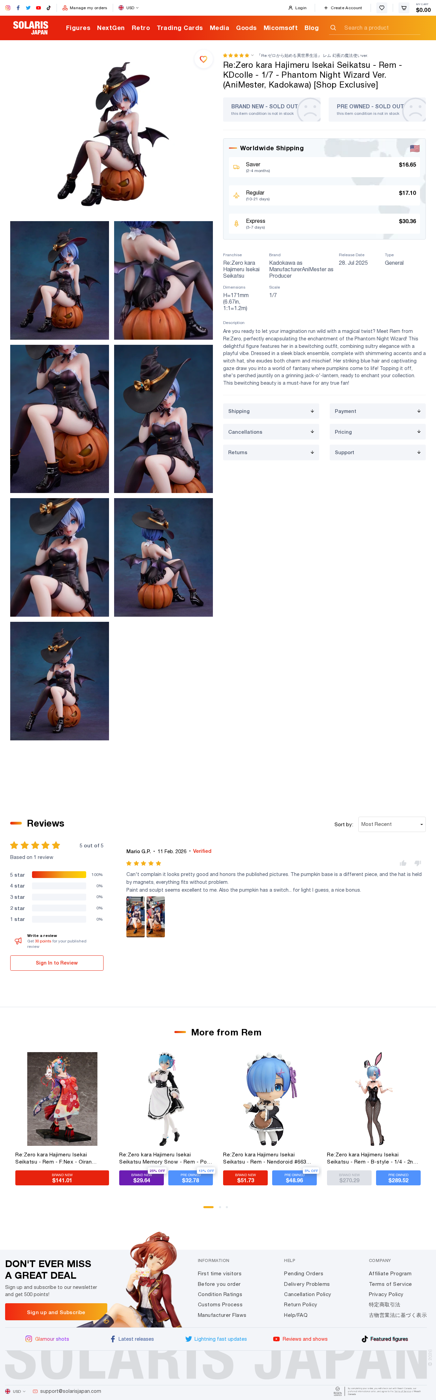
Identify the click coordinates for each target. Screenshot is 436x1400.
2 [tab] (222, 1209)
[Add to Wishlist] (203, 59)
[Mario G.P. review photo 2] (155, 916)
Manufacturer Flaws (222, 1315)
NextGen (111, 27)
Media (220, 27)
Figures (78, 27)
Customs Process (220, 1304)
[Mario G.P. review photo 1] (135, 916)
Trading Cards (180, 27)
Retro (141, 27)
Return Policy (300, 1304)
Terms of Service (390, 1284)
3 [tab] (229, 1209)
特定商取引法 (385, 1304)
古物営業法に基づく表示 (398, 1315)
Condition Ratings (220, 1294)
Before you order (219, 1284)
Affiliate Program (390, 1273)
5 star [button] (17, 875)
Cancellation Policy (307, 1294)
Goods (246, 27)
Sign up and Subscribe (56, 1312)
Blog (312, 27)
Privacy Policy (386, 1294)
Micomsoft (281, 27)
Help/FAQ (296, 1315)
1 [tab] (206, 1209)
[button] (236, 55)
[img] (144, 863)
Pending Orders (303, 1273)
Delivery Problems (307, 1284)
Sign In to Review (57, 963)
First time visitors (220, 1273)
